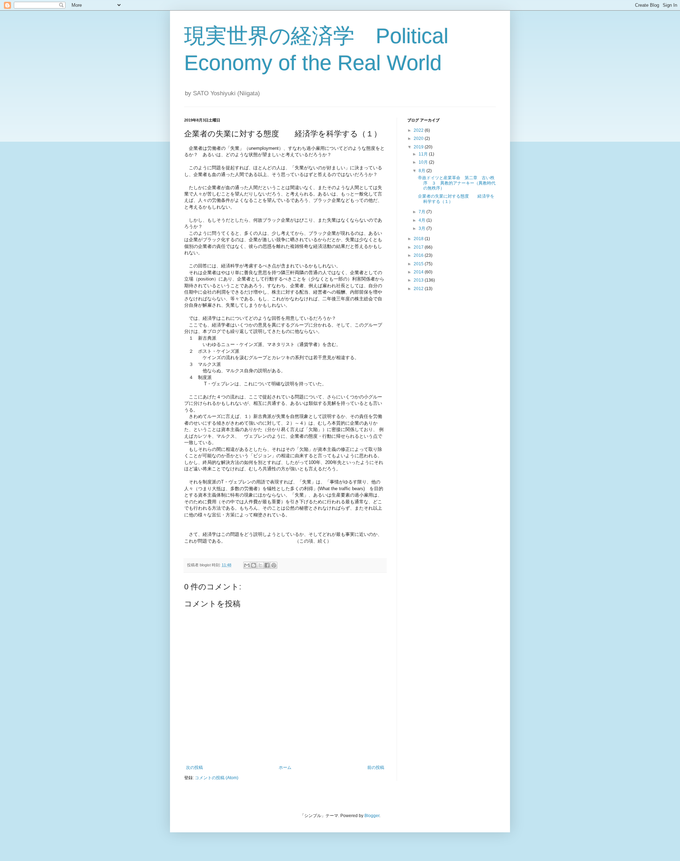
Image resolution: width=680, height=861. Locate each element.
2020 (419, 138)
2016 (419, 255)
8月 (422, 170)
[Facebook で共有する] (267, 565)
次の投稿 (194, 767)
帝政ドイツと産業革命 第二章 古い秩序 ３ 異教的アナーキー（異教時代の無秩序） (456, 183)
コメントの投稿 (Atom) (216, 777)
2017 (419, 247)
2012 (419, 288)
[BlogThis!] (253, 565)
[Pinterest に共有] (273, 565)
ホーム (285, 767)
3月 (422, 228)
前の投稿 (375, 767)
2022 (419, 130)
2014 (419, 272)
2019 (419, 147)
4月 (422, 220)
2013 (419, 280)
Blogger (371, 815)
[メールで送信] (246, 565)
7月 (422, 211)
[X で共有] (260, 565)
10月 (424, 162)
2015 (419, 263)
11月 (424, 154)
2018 (419, 238)
